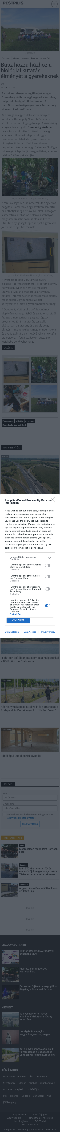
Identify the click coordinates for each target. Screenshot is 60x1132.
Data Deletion (12, 632)
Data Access (30, 632)
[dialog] (30, 566)
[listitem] (30, 558)
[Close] (54, 500)
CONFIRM (18, 620)
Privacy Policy (48, 632)
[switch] (47, 565)
